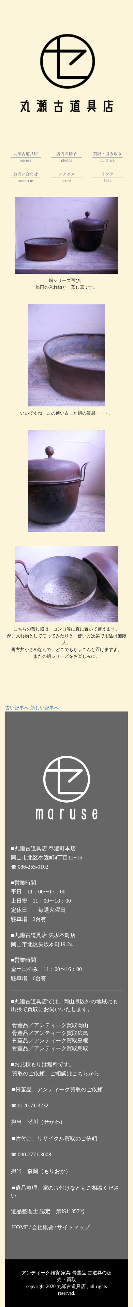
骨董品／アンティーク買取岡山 (50, 1025)
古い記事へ (17, 707)
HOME (20, 1227)
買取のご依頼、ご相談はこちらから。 (58, 1073)
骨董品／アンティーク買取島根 (50, 1040)
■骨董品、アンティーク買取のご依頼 (57, 1089)
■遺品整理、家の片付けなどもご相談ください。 (65, 1192)
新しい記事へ (44, 707)
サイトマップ (73, 1227)
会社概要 (43, 1227)
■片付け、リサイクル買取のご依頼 (54, 1138)
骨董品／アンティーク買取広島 (50, 1033)
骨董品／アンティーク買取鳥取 (50, 1048)
